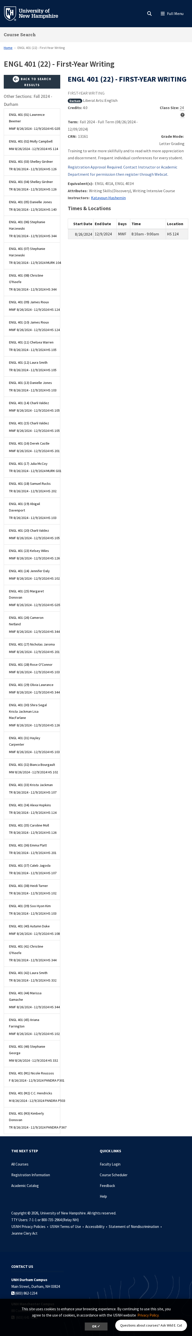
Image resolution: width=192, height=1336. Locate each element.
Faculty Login (110, 1164)
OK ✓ (96, 1326)
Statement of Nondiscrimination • (135, 1226)
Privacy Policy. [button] (148, 1315)
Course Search (20, 34)
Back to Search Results (36, 82)
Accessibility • (96, 1226)
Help (103, 1196)
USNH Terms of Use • (67, 1226)
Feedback (107, 1185)
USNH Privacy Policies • (30, 1226)
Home (8, 47)
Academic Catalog (25, 1185)
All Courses (19, 1164)
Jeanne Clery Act (24, 1233)
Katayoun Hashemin (108, 197)
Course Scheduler (114, 1174)
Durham (75, 101)
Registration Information (30, 1174)
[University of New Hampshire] (35, 13)
